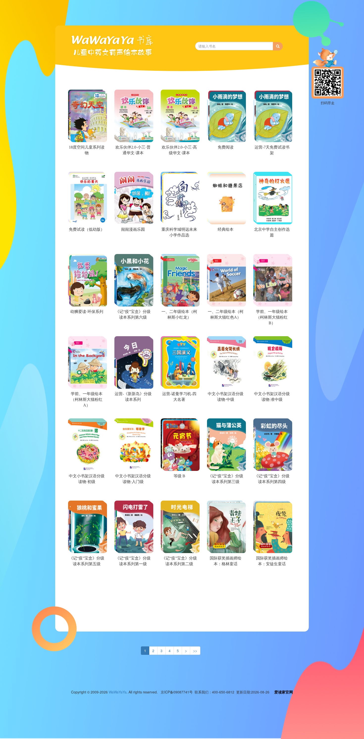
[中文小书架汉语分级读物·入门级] (132, 494)
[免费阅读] (225, 165)
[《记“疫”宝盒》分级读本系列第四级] (271, 494)
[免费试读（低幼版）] (86, 247)
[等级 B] (179, 494)
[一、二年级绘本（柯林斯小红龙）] (179, 329)
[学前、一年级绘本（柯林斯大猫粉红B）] (271, 329)
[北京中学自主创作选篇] (271, 247)
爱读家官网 (283, 692)
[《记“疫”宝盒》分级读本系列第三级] (225, 494)
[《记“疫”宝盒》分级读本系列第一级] (132, 576)
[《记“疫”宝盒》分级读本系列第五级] (86, 576)
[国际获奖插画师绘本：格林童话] (225, 576)
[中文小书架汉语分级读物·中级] (225, 411)
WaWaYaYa (118, 691)
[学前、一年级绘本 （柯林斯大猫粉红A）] (86, 411)
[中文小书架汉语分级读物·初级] (86, 494)
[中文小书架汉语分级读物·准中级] (271, 411)
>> (195, 650)
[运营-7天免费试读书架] (271, 165)
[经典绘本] (225, 247)
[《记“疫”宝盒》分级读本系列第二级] (179, 576)
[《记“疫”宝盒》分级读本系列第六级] (132, 329)
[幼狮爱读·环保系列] (86, 329)
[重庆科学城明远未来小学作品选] (179, 247)
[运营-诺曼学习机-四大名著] (179, 411)
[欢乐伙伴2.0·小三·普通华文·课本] (132, 165)
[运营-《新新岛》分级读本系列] (132, 411)
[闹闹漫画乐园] (132, 247)
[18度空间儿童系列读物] (86, 165)
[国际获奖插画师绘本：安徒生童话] (271, 576)
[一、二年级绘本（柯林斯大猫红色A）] (225, 329)
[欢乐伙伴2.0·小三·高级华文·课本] (179, 165)
